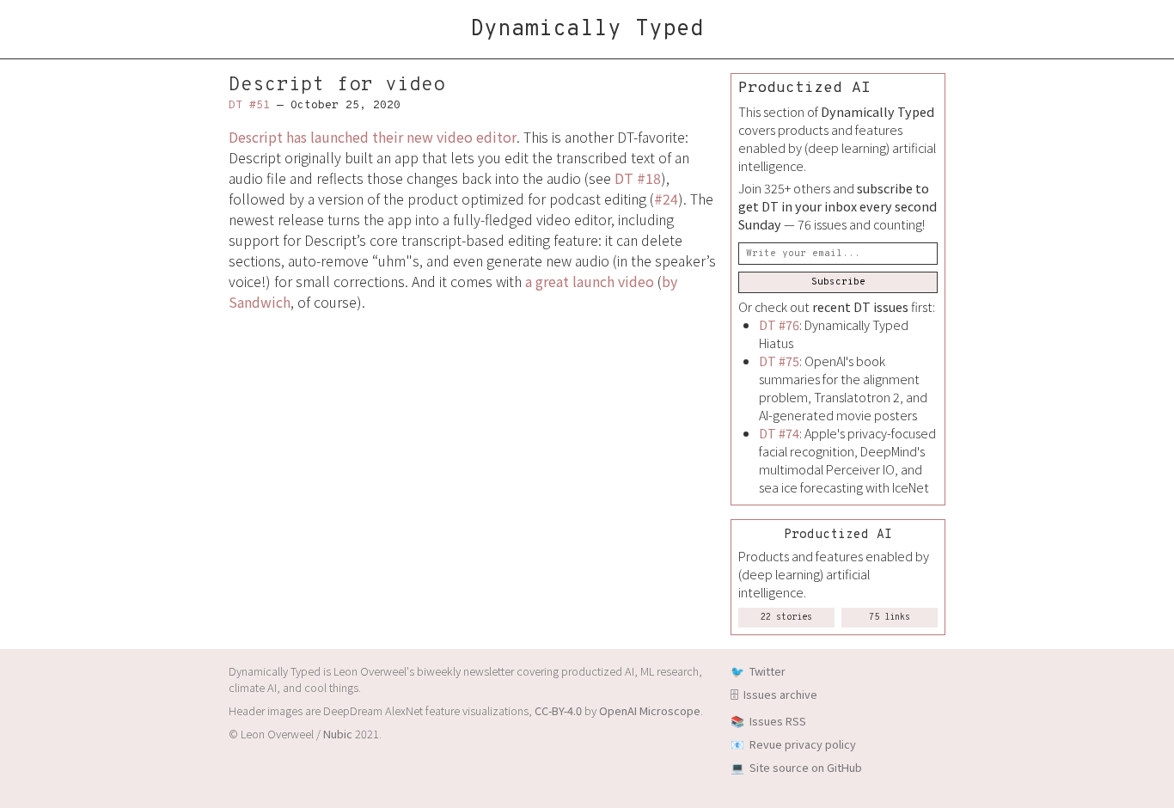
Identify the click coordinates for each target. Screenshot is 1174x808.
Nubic (337, 733)
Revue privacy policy (802, 744)
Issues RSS (777, 721)
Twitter (767, 671)
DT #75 (779, 361)
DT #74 (779, 433)
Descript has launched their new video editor (373, 136)
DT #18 (638, 178)
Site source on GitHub (805, 767)
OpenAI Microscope (649, 710)
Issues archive (780, 694)
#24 (666, 198)
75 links (889, 617)
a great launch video (589, 281)
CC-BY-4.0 (558, 710)
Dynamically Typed (587, 29)
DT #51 (249, 106)
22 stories (786, 617)
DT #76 (779, 324)
